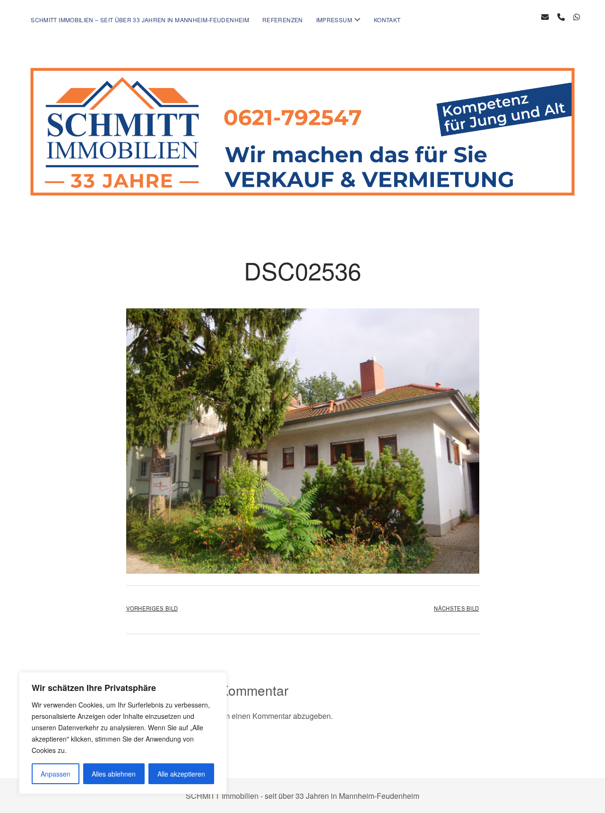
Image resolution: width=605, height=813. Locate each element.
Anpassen (55, 773)
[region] (123, 733)
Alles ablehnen (114, 773)
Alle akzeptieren (181, 773)
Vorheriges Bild (152, 608)
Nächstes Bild (456, 608)
